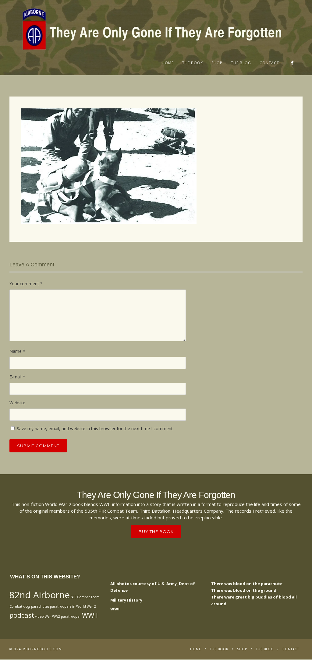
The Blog (241, 62)
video (39, 616)
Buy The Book (156, 531)
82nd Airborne (39, 595)
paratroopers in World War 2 (73, 606)
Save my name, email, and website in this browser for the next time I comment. (95, 428)
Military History (126, 600)
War (48, 616)
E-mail (17, 377)
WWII (90, 615)
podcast (21, 615)
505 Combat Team (85, 597)
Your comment (26, 283)
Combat (15, 606)
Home (168, 62)
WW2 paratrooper (66, 616)
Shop (216, 62)
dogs (26, 606)
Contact (269, 62)
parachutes (40, 606)
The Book (192, 62)
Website (17, 402)
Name (17, 351)
